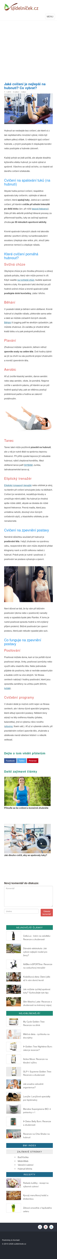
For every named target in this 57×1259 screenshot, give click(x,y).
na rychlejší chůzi (25, 279)
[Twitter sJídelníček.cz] (51, 1227)
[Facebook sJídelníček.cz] (40, 1227)
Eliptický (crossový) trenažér (18, 485)
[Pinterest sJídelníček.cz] (46, 1227)
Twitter (22, 760)
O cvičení (16, 92)
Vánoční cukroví (25, 1164)
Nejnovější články (29, 927)
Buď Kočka (23, 1157)
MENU (51, 17)
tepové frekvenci (40, 208)
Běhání (7, 322)
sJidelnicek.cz (20, 1243)
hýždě (7, 688)
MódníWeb (23, 1161)
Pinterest (33, 760)
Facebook (10, 760)
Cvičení (23, 92)
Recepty (29, 1174)
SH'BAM (28, 465)
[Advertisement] (28, 50)
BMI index (29, 1145)
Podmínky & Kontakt (11, 1240)
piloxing (9, 726)
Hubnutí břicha (25, 1168)
